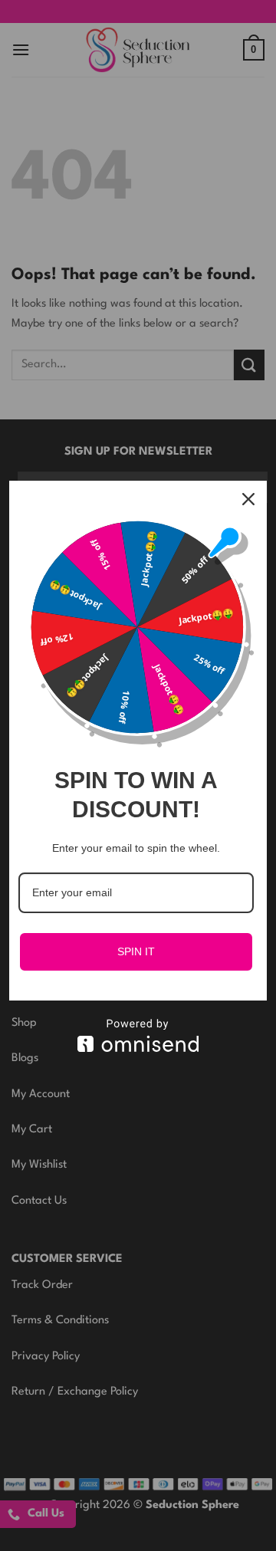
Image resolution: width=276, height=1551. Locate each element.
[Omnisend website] (138, 1035)
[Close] (248, 499)
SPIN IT (136, 951)
